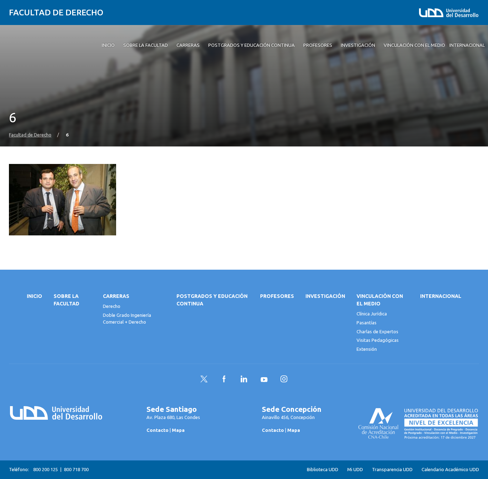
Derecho (111, 306)
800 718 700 (76, 469)
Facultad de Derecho (56, 12)
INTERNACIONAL (440, 296)
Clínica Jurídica (372, 313)
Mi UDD (355, 469)
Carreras (116, 296)
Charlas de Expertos (377, 331)
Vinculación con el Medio (380, 299)
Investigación (325, 296)
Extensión (367, 348)
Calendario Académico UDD (450, 469)
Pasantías (367, 322)
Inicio (34, 296)
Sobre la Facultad (66, 299)
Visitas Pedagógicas (378, 340)
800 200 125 (45, 469)
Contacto (157, 430)
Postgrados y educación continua (212, 299)
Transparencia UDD (392, 469)
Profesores (277, 296)
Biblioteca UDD (322, 469)
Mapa (178, 430)
